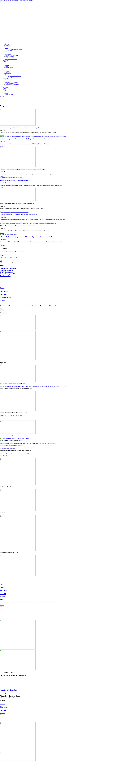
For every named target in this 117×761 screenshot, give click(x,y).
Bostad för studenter (9, 56)
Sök (1, 260)
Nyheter (4, 61)
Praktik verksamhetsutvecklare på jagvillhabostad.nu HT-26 (17, 203)
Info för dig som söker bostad (11, 55)
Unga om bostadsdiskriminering (15, 49)
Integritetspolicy (5, 297)
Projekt (6, 48)
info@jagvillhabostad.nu (8, 690)
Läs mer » (2, 135)
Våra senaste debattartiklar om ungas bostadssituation (15, 180)
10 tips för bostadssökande (11, 59)
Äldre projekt (11, 50)
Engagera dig (5, 60)
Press (6, 66)
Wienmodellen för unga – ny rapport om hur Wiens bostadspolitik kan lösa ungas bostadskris (26, 237)
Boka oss (5, 62)
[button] (2, 245)
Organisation (8, 46)
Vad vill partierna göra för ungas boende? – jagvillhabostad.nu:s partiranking (22, 127)
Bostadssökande (8, 53)
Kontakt (4, 64)
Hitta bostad (8, 54)
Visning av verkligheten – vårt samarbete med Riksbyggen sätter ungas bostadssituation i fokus (26, 139)
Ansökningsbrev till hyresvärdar (12, 57)
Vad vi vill (7, 45)
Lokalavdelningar (9, 67)
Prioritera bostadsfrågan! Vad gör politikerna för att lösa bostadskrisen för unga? (22, 169)
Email (1, 254)
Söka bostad (5, 51)
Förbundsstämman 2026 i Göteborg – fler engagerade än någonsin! (18, 214)
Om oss (4, 43)
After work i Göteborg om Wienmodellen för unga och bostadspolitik (19, 225)
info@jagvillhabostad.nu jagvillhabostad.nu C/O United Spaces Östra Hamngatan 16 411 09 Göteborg (8, 272)
